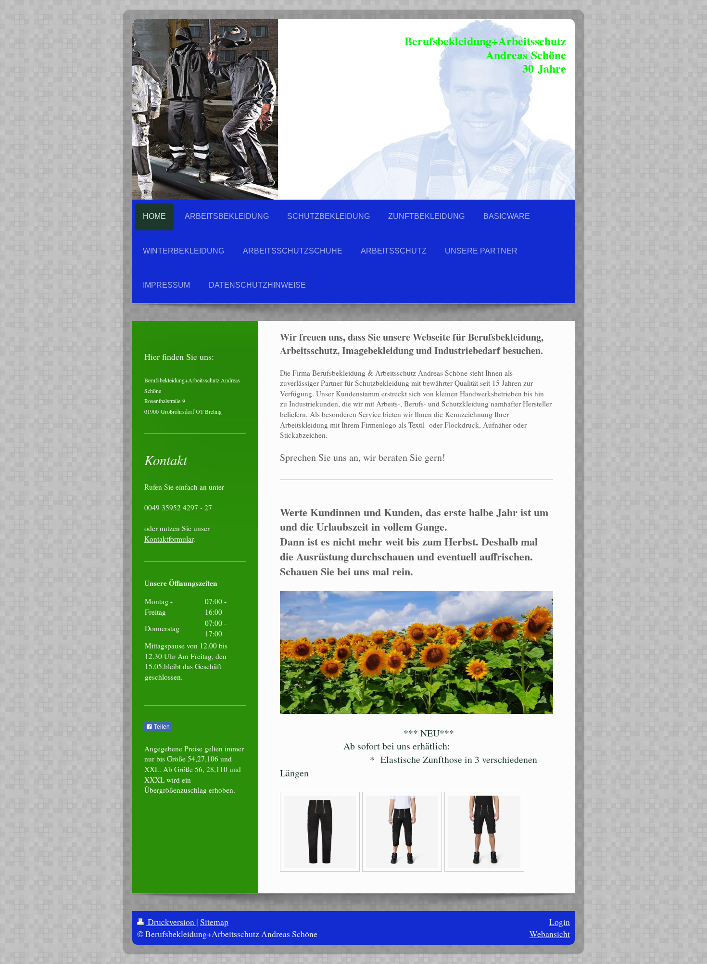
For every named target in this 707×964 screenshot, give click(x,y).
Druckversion (171, 921)
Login (559, 921)
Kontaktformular (168, 539)
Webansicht (550, 933)
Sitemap (214, 921)
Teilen (161, 726)
